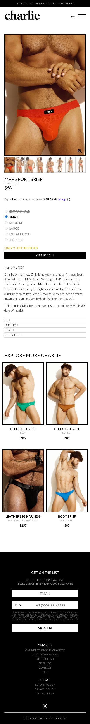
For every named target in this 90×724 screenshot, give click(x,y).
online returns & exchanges (45, 650)
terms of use (45, 693)
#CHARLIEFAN (45, 659)
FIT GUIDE (45, 663)
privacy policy (45, 689)
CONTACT (45, 667)
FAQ (45, 672)
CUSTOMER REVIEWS (45, 654)
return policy (45, 684)
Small (14, 217)
